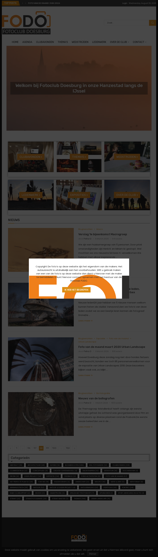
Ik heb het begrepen (76, 289)
